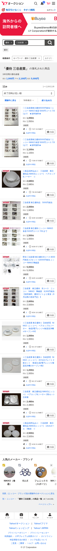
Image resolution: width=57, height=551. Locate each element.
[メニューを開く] (54, 3)
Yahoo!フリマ (41, 523)
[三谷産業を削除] (26, 42)
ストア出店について (38, 540)
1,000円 (10, 78)
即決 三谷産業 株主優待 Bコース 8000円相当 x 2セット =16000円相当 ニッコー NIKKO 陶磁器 (39, 260)
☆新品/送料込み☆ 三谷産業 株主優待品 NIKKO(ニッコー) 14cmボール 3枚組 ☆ (38, 426)
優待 (6, 50)
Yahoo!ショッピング (19, 528)
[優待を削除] (11, 42)
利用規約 (8, 536)
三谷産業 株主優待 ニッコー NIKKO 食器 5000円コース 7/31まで (38, 229)
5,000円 (35, 78)
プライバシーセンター (39, 533)
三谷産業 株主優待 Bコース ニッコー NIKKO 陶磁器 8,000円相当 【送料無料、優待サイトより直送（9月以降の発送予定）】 (39, 292)
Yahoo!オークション (19, 523)
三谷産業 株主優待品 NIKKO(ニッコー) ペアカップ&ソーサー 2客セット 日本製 (39, 394)
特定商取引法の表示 (18, 540)
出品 (52, 132)
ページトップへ (45, 504)
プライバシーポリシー (17, 533)
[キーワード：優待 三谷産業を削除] (39, 58)
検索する (49, 42)
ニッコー (10, 499)
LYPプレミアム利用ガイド (26, 536)
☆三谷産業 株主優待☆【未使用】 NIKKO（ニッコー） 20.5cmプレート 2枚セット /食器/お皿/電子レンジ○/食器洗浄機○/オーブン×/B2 (38, 361)
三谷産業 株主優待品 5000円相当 (37, 202)
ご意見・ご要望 (17, 543)
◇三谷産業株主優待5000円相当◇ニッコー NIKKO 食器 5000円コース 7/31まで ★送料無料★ (39, 111)
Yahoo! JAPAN (41, 528)
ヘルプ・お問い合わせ (36, 543)
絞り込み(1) (47, 100)
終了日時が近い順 (13, 93)
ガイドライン (46, 536)
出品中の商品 (30, 133)
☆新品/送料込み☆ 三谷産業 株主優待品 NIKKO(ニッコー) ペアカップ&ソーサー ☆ (39, 174)
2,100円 (23, 78)
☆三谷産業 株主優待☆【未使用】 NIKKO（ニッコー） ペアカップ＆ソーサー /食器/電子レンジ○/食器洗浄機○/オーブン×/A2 (38, 327)
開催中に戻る (10, 100)
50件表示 (28, 100)
